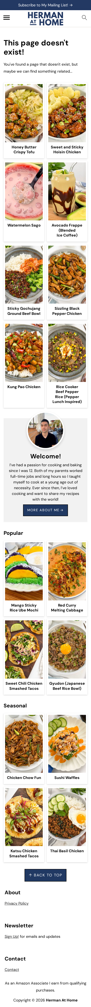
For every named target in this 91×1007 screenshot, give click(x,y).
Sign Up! (12, 936)
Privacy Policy (17, 903)
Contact (12, 969)
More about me (43, 510)
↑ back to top (45, 875)
